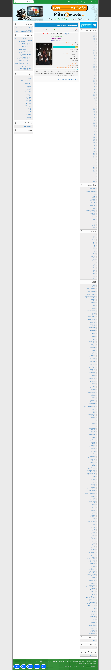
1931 (94, 38)
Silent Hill (93, 527)
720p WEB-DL (92, 203)
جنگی (94, 246)
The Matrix (93, 577)
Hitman (94, 398)
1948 (94, 61)
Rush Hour (93, 515)
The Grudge (93, 564)
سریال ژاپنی (28, 101)
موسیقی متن (28, 114)
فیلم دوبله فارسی (92, 655)
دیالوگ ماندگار (28, 90)
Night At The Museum (91, 470)
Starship (93, 541)
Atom (23, 666)
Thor (94, 608)
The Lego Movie (92, 572)
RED (94, 505)
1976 (94, 103)
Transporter (93, 617)
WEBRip (93, 225)
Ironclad (93, 425)
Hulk (94, 408)
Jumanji (93, 437)
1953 (94, 67)
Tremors (93, 619)
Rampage (93, 504)
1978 (94, 106)
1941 (94, 53)
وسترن (94, 278)
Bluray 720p (92, 213)
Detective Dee (92, 349)
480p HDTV (92, 196)
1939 (94, 50)
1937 (94, 47)
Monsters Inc (92, 462)
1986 (94, 119)
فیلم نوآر (93, 260)
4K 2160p (93, 197)
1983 (94, 114)
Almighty (93, 293)
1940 (94, 52)
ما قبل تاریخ (29, 109)
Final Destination (92, 372)
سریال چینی (28, 100)
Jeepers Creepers (92, 428)
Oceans (94, 476)
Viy (94, 627)
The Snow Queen (92, 599)
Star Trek (93, 538)
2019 (94, 170)
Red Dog (93, 509)
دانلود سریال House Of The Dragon (24, 52)
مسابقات (29, 111)
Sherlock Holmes (92, 523)
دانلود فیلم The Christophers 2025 (24, 58)
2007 (94, 151)
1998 (94, 137)
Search (37, 666)
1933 (94, 41)
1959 (94, 77)
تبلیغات (69, 2)
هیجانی (94, 274)
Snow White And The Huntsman (89, 533)
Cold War (93, 336)
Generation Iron (92, 378)
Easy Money (92, 364)
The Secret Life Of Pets (90, 597)
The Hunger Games (91, 568)
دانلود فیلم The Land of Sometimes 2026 (22, 63)
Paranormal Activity (91, 488)
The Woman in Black (91, 606)
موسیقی (93, 273)
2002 (94, 143)
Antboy (93, 305)
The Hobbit (93, 566)
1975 (94, 101)
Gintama (93, 383)
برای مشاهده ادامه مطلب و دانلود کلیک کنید (67, 79)
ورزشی (94, 276)
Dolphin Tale (92, 358)
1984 (94, 115)
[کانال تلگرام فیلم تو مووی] (88, 25)
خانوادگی (93, 248)
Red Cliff (93, 507)
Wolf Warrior (92, 631)
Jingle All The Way (91, 429)
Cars (94, 328)
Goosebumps (92, 387)
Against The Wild (91, 286)
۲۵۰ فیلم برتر (92, 640)
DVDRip (93, 214)
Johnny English (92, 434)
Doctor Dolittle (92, 356)
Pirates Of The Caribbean (90, 493)
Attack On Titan (92, 307)
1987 (94, 120)
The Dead (93, 557)
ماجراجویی (93, 265)
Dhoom (93, 350)
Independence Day (91, 414)
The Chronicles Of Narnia (90, 550)
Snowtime (93, 535)
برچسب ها (76, 2)
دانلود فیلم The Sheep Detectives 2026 (23, 61)
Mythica (93, 465)
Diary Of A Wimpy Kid (90, 352)
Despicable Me (92, 347)
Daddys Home (92, 342)
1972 (94, 97)
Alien (94, 289)
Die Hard (93, 353)
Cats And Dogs (92, 330)
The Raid (93, 592)
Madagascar (93, 451)
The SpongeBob (92, 600)
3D (94, 194)
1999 (94, 139)
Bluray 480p (92, 211)
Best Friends (93, 317)
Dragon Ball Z (92, 361)
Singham (93, 530)
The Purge (93, 591)
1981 (94, 111)
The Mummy (92, 582)
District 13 (93, 355)
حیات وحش (29, 89)
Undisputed (93, 624)
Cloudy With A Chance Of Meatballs (88, 331)
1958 (94, 75)
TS (94, 224)
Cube (94, 339)
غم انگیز (93, 257)
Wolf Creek (93, 630)
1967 (94, 89)
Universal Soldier (92, 625)
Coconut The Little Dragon (90, 335)
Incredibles (93, 412)
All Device (29, 77)
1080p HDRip (92, 188)
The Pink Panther (92, 585)
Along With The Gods (91, 294)
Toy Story (93, 614)
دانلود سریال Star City (26, 46)
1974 (94, 100)
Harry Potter (93, 395)
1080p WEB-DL (92, 190)
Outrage (93, 482)
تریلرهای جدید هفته (27, 87)
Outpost (93, 481)
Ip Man (94, 420)
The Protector (92, 588)
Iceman (94, 411)
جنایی (94, 245)
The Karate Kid (92, 569)
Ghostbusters (92, 381)
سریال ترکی (28, 98)
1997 (94, 136)
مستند (94, 268)
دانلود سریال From (27, 65)
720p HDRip (92, 200)
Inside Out (93, 417)
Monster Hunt (92, 459)
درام (94, 250)
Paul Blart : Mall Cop (91, 490)
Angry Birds (93, 300)
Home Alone (92, 400)
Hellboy (93, 397)
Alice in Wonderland (91, 288)
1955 (94, 70)
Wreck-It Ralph (92, 633)
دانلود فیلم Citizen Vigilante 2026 (24, 69)
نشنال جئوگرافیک (27, 115)
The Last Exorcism (91, 571)
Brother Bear (92, 324)
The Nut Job (93, 583)
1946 (94, 58)
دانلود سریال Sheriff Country (25, 49)
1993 (94, 129)
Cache (30, 666)
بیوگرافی (93, 239)
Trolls (94, 620)
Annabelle (93, 302)
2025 (94, 179)
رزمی (94, 254)
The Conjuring (92, 554)
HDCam (93, 217)
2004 (94, 147)
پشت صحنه (29, 84)
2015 (94, 164)
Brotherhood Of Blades (90, 325)
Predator (93, 498)
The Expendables (92, 561)
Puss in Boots (92, 499)
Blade (94, 321)
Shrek (94, 524)
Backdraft (93, 311)
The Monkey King (91, 580)
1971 (94, 95)
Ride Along (93, 510)
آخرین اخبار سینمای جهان (26, 80)
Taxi (94, 546)
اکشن (94, 236)
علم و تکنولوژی (28, 104)
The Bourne (93, 549)
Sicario (94, 526)
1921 (94, 33)
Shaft (94, 518)
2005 (94, 148)
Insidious (93, 418)
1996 (94, 134)
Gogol (94, 386)
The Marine (93, 575)
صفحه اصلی (93, 2)
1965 (94, 86)
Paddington (93, 487)
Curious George (92, 341)
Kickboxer (93, 442)
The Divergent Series (91, 558)
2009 (94, 154)
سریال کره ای (28, 103)
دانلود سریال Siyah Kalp (26, 55)
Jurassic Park (92, 440)
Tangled (93, 544)
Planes (94, 495)
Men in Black (92, 456)
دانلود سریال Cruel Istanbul (25, 66)
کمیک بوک (29, 106)
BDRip (94, 207)
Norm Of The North (91, 473)
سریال (30, 95)
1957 (94, 73)
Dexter (29, 78)
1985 (94, 117)
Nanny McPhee (92, 467)
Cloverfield (93, 333)
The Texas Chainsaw (91, 603)
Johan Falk (93, 431)
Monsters (93, 460)
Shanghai (93, 519)
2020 (94, 171)
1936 (94, 46)
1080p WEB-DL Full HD (90, 191)
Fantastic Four (92, 369)
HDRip (94, 219)
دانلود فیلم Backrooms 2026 (25, 68)
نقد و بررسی (28, 117)
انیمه (30, 81)
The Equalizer (92, 560)
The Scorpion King (91, 596)
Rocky (94, 512)
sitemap (17, 666)
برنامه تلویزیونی (28, 83)
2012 (94, 159)
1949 (94, 63)
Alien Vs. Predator (91, 291)
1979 (94, 108)
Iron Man (93, 422)
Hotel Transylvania (91, 404)
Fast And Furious (92, 370)
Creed (94, 338)
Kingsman (93, 445)
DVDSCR (93, 216)
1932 (94, 39)
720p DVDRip (92, 199)
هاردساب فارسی (28, 118)
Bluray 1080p (37, 29)
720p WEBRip (92, 205)
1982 (94, 112)
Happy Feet (93, 394)
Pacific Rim (93, 485)
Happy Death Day (91, 392)
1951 (94, 66)
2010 (94, 156)
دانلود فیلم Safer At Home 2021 (67, 25)
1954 (94, 69)
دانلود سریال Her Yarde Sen (25, 54)
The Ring (93, 594)
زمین (30, 92)
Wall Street (93, 628)
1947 (94, 60)
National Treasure (91, 468)
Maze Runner (92, 454)
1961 (94, 80)
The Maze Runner (91, 578)
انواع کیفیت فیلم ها (28, 30)
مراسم (94, 267)
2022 (94, 174)
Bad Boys (93, 313)
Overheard (93, 484)
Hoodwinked (92, 401)
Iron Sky (93, 423)
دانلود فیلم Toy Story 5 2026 (25, 44)
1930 (94, 36)
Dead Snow (93, 344)
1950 (94, 64)
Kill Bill (93, 443)
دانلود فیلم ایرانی (92, 647)
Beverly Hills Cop (91, 319)
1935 (94, 44)
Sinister (94, 532)
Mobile (94, 222)
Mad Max (93, 449)
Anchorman (93, 299)
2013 (94, 161)
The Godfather (92, 563)
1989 (94, 123)
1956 (94, 72)
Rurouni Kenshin (92, 513)
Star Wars (93, 540)
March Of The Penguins (90, 453)
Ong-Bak (93, 477)
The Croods (93, 555)
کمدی (94, 262)
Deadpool (93, 345)
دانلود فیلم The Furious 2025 (25, 60)
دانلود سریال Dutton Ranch (25, 57)
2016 (94, 165)
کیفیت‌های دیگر (60, 67)
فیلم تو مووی (78, 663)
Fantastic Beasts (92, 367)
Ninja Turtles (92, 471)
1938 (94, 49)
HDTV (94, 221)
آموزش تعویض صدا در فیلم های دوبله (24, 31)
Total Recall (93, 613)
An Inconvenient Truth (90, 297)
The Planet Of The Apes (90, 586)
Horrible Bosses (92, 403)
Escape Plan (93, 366)
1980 (94, 109)
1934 (94, 42)
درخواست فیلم (73, 666)
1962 (94, 81)
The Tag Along (92, 602)
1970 (94, 94)
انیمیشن (93, 237)
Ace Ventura (93, 285)
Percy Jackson (92, 491)
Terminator (93, 547)
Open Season (92, 479)
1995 (94, 133)
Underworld (93, 622)
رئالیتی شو (93, 251)
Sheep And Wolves (91, 521)
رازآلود (94, 253)
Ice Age (93, 409)
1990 (94, 125)
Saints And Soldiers (91, 516)
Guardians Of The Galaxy (90, 390)
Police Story (93, 496)
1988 (94, 122)
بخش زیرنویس (83, 666)
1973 (94, 98)
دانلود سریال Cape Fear (26, 43)
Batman (93, 314)
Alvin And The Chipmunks (90, 296)
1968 (94, 91)
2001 (94, 142)
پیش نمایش (29, 86)
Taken (94, 543)
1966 (94, 87)
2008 (94, 153)
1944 (94, 56)
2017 (94, 167)
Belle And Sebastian (91, 316)
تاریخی (94, 240)
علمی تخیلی (93, 256)
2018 (94, 168)
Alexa (43, 666)
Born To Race (92, 322)
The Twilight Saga (91, 605)
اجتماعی (93, 234)
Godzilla (93, 384)
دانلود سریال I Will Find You (25, 41)
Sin (94, 529)
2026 (94, 181)
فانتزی (94, 259)
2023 (94, 176)
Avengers (93, 308)
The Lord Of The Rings (90, 574)
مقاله (30, 112)
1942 (94, 55)
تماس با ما (84, 2)
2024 (94, 178)
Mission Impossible (91, 457)
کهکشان (29, 108)
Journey (93, 436)
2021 (53, 29)
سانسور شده (28, 94)
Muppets (93, 463)
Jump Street (93, 439)
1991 (94, 126)
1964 (94, 84)
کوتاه (94, 264)
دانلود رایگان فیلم (27, 126)
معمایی (94, 270)
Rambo (94, 502)
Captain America (92, 327)
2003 (94, 145)
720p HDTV (92, 202)
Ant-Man (93, 303)
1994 (94, 131)
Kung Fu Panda (92, 446)
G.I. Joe (93, 375)
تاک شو (94, 242)
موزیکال (93, 271)
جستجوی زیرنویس (67, 67)
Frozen (94, 373)
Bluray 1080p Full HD (45, 29)
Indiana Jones (92, 415)
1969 (94, 92)
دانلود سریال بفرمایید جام (26, 51)
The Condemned (92, 552)
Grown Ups (93, 389)
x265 (94, 227)
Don (94, 359)
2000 (94, 140)
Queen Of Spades (92, 501)
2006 (94, 150)
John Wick (93, 432)
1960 (94, 78)
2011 (94, 157)
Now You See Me (91, 474)
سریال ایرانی (28, 97)
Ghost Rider (93, 380)
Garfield (93, 376)
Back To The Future (91, 310)
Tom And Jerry (92, 611)
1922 (94, 35)
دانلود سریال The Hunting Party (24, 48)
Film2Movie (68, 42)
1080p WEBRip (92, 193)
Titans (94, 610)
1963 (94, 83)
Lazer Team (93, 448)
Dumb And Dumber (91, 362)
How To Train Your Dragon (89, 406)
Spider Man (93, 537)
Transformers (92, 616)
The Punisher (92, 589)
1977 (94, 105)
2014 (94, 162)
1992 (94, 128)
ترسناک (94, 243)
